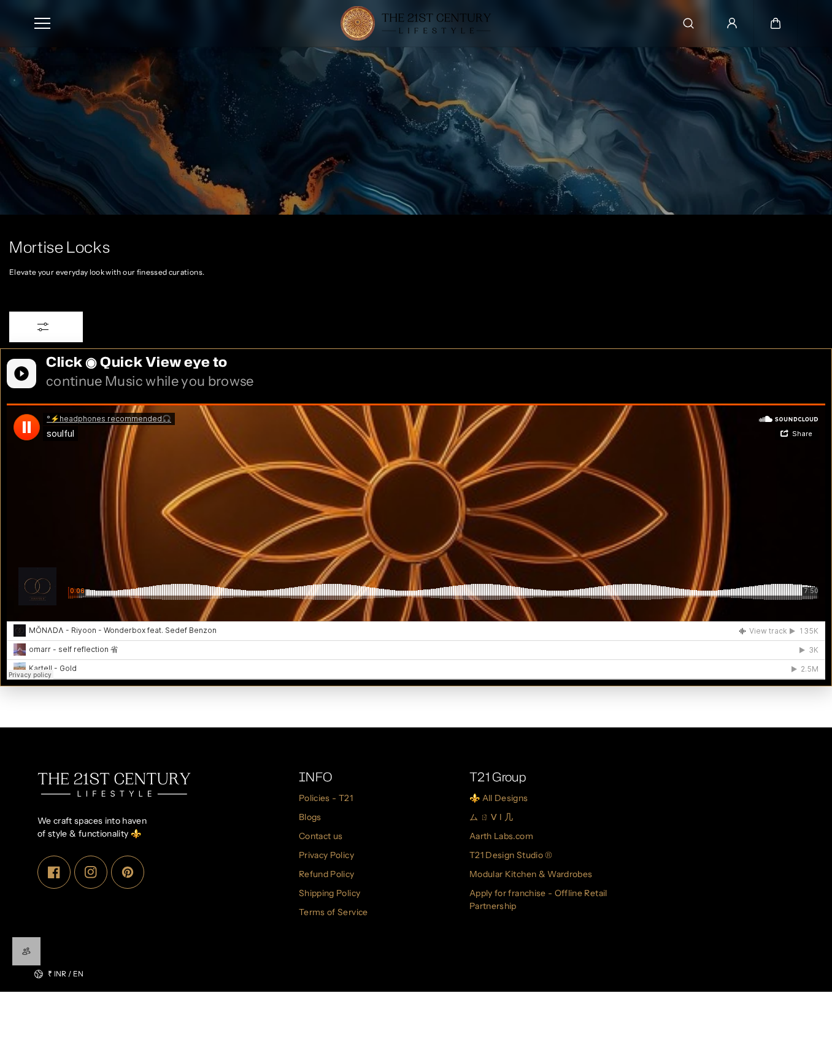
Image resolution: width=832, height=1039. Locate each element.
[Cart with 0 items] (775, 23)
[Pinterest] (127, 871)
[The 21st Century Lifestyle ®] (416, 23)
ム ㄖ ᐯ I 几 (491, 816)
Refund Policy (327, 874)
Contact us (321, 836)
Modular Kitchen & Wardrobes (530, 874)
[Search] (688, 23)
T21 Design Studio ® (511, 855)
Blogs (310, 816)
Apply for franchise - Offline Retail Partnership (538, 899)
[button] (775, 23)
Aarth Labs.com (501, 836)
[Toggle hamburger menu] (177, 23)
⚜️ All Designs (498, 797)
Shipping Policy (329, 893)
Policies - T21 (326, 797)
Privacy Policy (326, 855)
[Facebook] (54, 871)
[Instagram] (90, 871)
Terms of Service (333, 912)
